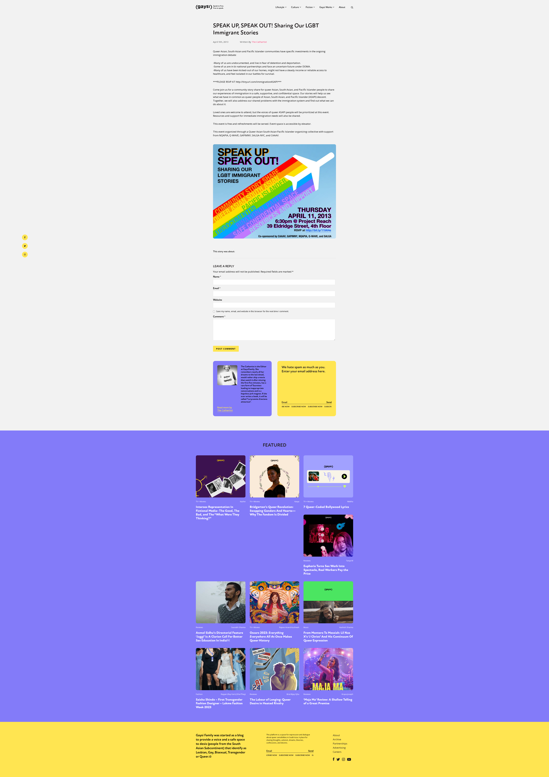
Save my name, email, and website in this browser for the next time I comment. (252, 311)
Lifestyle (280, 7)
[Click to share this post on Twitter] (25, 246)
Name (217, 276)
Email (216, 288)
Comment (219, 316)
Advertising (339, 747)
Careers (337, 751)
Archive (337, 739)
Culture (295, 7)
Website (217, 299)
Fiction (309, 7)
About (342, 7)
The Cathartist (259, 41)
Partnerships (340, 743)
